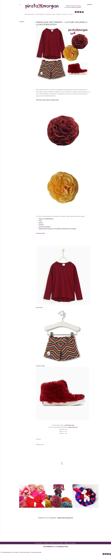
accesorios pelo (30, 14)
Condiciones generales (36, 552)
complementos (40, 14)
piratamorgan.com (7, 552)
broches (41, 224)
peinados (48, 14)
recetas (65, 14)
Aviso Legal (15, 552)
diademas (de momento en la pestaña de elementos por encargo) (57, 228)
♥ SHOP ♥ (70, 14)
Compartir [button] (21, 21)
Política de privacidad (24, 552)
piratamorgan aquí (69, 425)
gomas (41, 222)
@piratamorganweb (65, 518)
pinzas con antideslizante (46, 218)
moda (53, 14)
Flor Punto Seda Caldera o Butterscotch (47, 100)
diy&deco (59, 14)
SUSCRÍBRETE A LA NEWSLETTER (55, 546)
